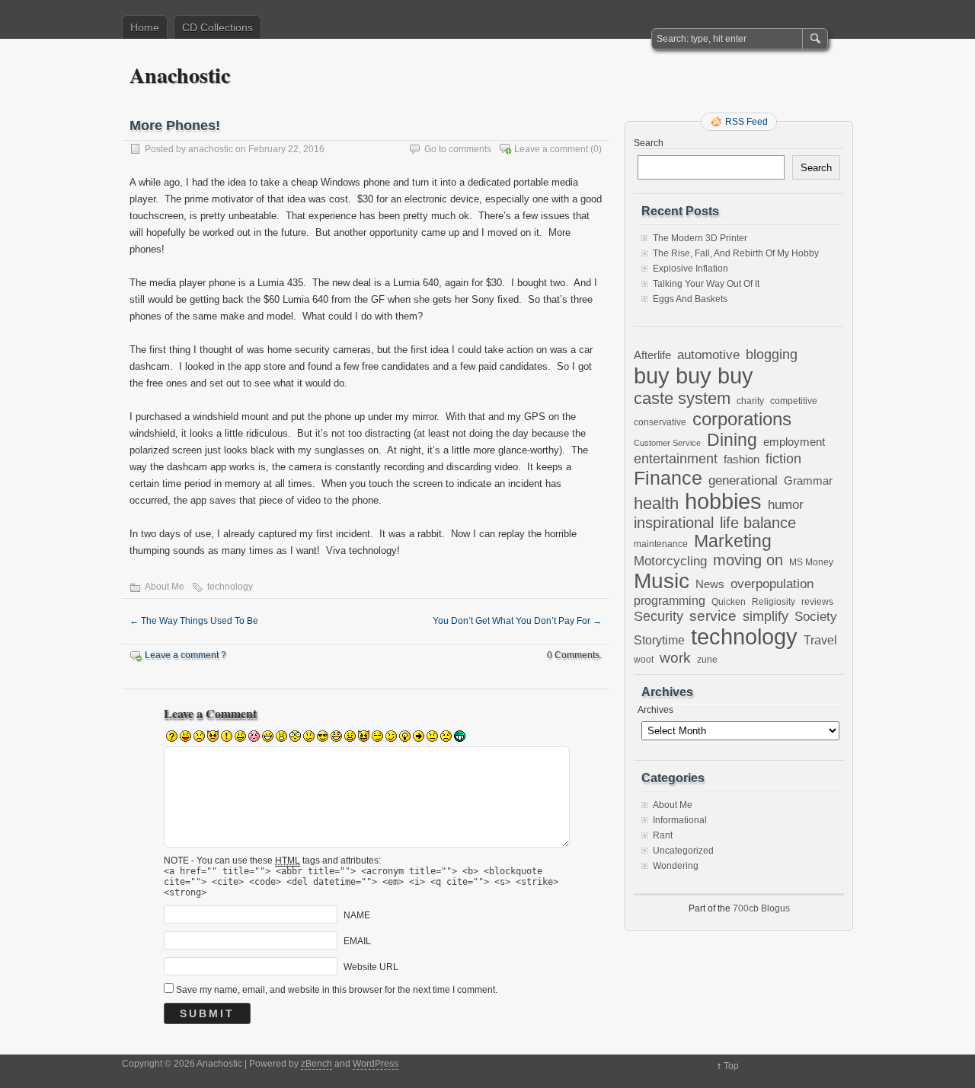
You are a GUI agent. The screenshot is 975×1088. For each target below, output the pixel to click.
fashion (741, 459)
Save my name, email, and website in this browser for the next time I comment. (336, 990)
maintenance (661, 544)
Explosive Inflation (690, 268)
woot (644, 659)
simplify (765, 616)
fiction (783, 458)
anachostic (210, 149)
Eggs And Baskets (690, 299)
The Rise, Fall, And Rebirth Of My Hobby (736, 253)
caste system (682, 398)
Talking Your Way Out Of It (706, 283)
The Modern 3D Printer (700, 238)
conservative (660, 422)
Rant (663, 835)
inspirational (674, 522)
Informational (680, 820)
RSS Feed (746, 121)
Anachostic (179, 75)
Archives (655, 710)
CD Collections (217, 27)
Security (658, 616)
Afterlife (652, 354)
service (713, 616)
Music (661, 581)
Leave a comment (551, 149)
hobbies (723, 501)
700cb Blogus (761, 908)
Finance (668, 477)
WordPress (375, 1063)
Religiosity (773, 601)
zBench (316, 1063)
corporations (741, 419)
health (656, 503)
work (675, 658)
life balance (758, 522)
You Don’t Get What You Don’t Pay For (517, 621)
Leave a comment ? (185, 655)
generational (743, 480)
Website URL (371, 967)
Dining (732, 440)
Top (731, 1066)
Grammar (808, 481)
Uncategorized (683, 850)
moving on (748, 560)
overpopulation (772, 584)
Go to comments (457, 149)
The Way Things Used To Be (193, 621)
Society (815, 616)
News (709, 583)
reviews (817, 601)
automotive (708, 354)
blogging (772, 354)
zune (707, 659)
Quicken (728, 601)
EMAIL (357, 941)
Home (144, 27)
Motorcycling (670, 561)
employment (794, 442)
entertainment (676, 458)
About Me (164, 586)
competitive (793, 401)
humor (786, 504)
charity (750, 401)
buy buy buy (693, 375)
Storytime (659, 640)
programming (669, 600)
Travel (820, 640)
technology (230, 586)
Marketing (733, 541)
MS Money (811, 562)
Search (648, 143)
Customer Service (667, 442)
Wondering (675, 866)
